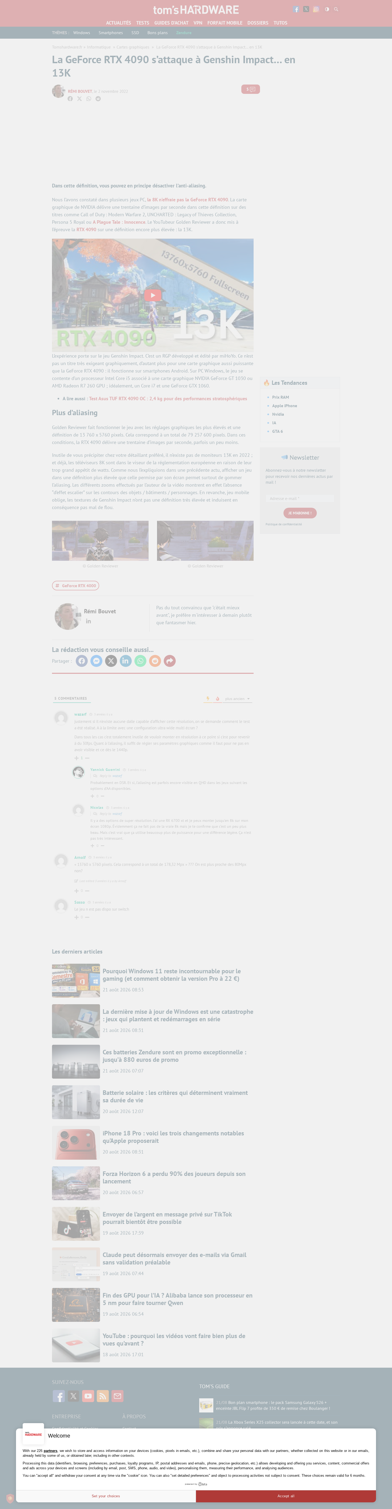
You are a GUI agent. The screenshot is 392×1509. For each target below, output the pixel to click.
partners (50, 1451)
